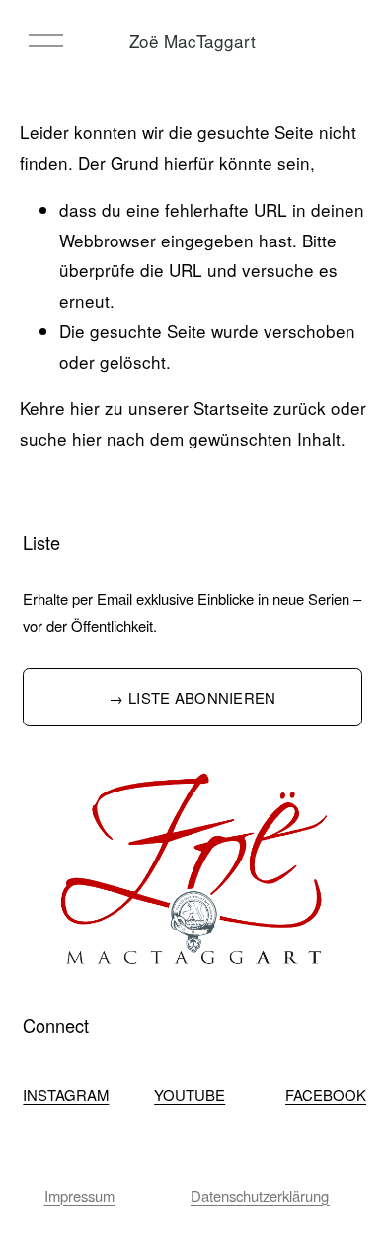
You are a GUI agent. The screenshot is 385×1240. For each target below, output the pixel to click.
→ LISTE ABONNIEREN (192, 697)
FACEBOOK (325, 1094)
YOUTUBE (189, 1094)
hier (85, 407)
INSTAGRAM (66, 1094)
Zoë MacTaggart (192, 41)
